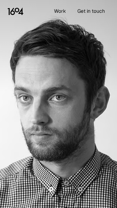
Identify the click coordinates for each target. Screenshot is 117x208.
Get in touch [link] (91, 11)
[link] (15, 11)
